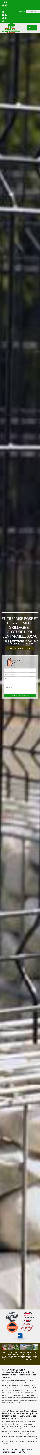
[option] (20, 727)
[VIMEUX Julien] (11, 28)
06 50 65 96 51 (4, 18)
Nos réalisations (20, 648)
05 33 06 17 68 (4, 6)
